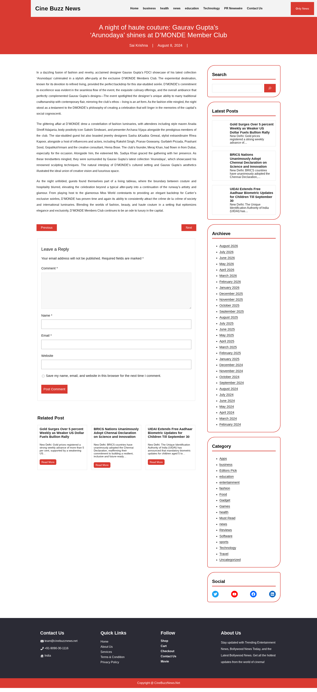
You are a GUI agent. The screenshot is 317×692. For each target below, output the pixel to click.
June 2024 (227, 401)
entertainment (229, 482)
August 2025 (228, 317)
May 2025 (226, 335)
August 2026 (228, 246)
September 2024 (231, 383)
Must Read (227, 518)
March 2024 (228, 418)
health (223, 512)
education (226, 476)
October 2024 (229, 377)
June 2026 (227, 258)
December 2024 (231, 365)
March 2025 (228, 347)
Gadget (224, 500)
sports (223, 542)
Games (224, 506)
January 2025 (229, 359)
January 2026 (229, 287)
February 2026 (230, 282)
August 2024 (228, 389)
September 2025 (231, 311)
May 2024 (226, 406)
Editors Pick (228, 470)
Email (46, 335)
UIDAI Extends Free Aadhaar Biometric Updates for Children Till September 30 (170, 433)
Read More (47, 462)
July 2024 (226, 395)
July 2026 (226, 252)
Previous (46, 227)
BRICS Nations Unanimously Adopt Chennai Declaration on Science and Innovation (116, 433)
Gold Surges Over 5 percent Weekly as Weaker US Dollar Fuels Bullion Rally (62, 433)
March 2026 (228, 276)
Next (189, 227)
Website (47, 356)
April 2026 (226, 270)
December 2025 (231, 293)
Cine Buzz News (58, 8)
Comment (49, 268)
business (225, 464)
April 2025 (226, 341)
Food (223, 494)
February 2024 (230, 424)
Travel (223, 554)
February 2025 (230, 353)
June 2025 (227, 329)
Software (225, 536)
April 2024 (226, 413)
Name (46, 315)
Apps (223, 458)
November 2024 (231, 371)
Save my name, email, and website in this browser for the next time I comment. (103, 376)
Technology (227, 548)
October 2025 (229, 305)
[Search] (270, 88)
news (223, 524)
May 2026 (226, 264)
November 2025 (231, 299)
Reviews (225, 530)
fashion (224, 488)
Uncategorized (230, 560)
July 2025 (226, 323)
